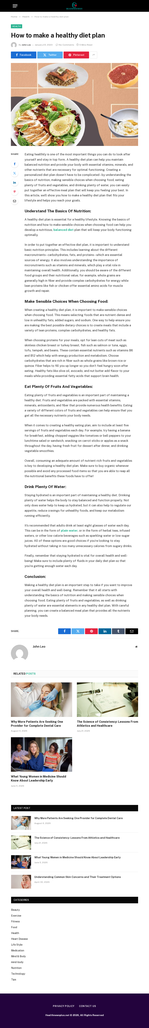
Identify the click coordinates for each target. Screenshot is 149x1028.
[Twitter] (14, 173)
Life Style (17, 944)
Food (14, 927)
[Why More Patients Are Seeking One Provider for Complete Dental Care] (41, 699)
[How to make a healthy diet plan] (74, 104)
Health (16, 26)
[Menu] (15, 6)
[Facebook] (14, 164)
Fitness (15, 921)
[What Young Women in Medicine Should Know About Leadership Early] (41, 754)
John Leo (26, 45)
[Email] (14, 201)
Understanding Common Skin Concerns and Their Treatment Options (77, 877)
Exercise (16, 915)
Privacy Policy (63, 1006)
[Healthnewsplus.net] (74, 6)
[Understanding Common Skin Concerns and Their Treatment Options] (21, 882)
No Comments (66, 45)
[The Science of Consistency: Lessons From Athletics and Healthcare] (107, 699)
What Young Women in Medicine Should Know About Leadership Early (38, 778)
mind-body (17, 962)
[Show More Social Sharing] (93, 55)
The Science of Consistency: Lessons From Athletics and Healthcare (107, 723)
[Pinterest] (14, 191)
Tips (13, 979)
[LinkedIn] (14, 182)
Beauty (15, 909)
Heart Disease (19, 938)
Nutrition (16, 967)
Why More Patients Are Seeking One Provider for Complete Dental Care (37, 723)
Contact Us (87, 1006)
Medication (17, 950)
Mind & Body (18, 956)
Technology (18, 973)
